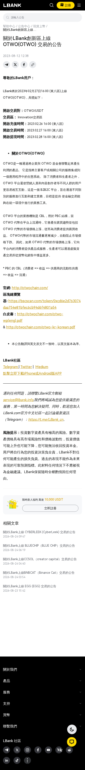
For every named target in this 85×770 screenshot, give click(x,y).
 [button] (51, 5)
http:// (22, 314)
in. (43, 314)
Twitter (26, 367)
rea (64, 327)
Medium (41, 367)
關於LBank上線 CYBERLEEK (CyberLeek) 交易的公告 (39, 532)
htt (8, 327)
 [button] (77, 17)
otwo (31, 314)
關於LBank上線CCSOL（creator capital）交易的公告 (40, 559)
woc (23, 327)
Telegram (11, 367)
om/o (51, 314)
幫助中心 (9, 26)
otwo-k (48, 327)
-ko (59, 327)
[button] (71, 742)
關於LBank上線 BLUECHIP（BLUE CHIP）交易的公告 (39, 545)
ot (18, 327)
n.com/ (36, 327)
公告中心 (24, 26)
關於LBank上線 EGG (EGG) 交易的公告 (29, 586)
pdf (19, 321)
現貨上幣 (39, 26)
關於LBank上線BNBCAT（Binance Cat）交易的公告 (39, 572)
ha (29, 327)
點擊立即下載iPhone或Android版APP (32, 373)
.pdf (72, 327)
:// (15, 327)
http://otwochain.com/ (30, 288)
